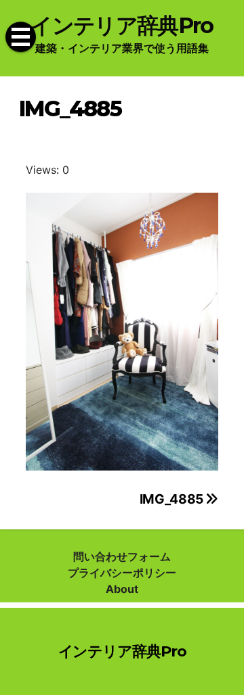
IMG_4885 (173, 499)
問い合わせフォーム (122, 556)
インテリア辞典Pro (121, 25)
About (122, 589)
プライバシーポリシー (122, 572)
